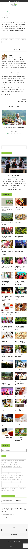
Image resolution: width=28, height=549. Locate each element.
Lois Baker (3, 505)
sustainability (5, 488)
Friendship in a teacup (20, 424)
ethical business (18, 471)
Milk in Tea (17, 312)
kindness (18, 477)
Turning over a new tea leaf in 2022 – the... (7, 313)
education (4, 471)
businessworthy (14, 462)
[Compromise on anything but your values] (7, 275)
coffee (10, 464)
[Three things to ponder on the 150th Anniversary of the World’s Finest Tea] (7, 376)
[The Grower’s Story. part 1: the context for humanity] (7, 202)
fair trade (4, 475)
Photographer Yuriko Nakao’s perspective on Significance (7, 356)
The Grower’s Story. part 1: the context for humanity (6, 209)
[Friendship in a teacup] (21, 418)
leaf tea (4, 479)
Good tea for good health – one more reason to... (19, 328)
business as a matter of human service (16, 460)
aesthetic (4, 39)
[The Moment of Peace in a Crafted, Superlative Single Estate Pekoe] (7, 290)
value (3, 490)
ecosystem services (18, 468)
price (17, 484)
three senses (21, 42)
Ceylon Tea (4, 464)
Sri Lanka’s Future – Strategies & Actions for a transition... (20, 283)
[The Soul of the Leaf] (21, 391)
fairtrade (11, 475)
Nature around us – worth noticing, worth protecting (20, 439)
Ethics (18, 473)
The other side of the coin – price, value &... (20, 342)
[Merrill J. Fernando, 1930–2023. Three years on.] (14, 117)
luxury (9, 479)
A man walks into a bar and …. (7, 424)
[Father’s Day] (21, 217)
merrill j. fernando (17, 479)
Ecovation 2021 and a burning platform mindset (20, 298)
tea (14, 42)
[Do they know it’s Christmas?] (21, 202)
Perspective (4, 341)
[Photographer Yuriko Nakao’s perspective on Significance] (7, 349)
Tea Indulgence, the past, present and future (20, 410)
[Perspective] (7, 335)
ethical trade (12, 473)
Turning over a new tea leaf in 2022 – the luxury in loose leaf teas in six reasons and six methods (13, 510)
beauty (11, 39)
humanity (12, 477)
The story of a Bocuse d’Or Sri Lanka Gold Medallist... (20, 383)
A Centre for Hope (19, 369)
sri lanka (21, 486)
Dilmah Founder (17, 466)
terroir (15, 488)
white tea (9, 490)
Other (2, 11)
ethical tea (4, 473)
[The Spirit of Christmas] (7, 391)
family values (5, 477)
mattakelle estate (6, 42)
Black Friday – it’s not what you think (6, 267)
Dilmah (17, 39)
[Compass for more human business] (21, 244)
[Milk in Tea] (21, 307)
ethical (10, 471)
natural (12, 484)
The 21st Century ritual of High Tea (7, 409)
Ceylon (22, 462)
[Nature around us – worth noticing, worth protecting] (21, 432)
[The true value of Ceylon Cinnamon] (21, 230)
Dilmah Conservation (7, 466)
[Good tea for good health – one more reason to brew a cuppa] (21, 320)
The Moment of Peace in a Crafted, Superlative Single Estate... (6, 298)
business (4, 460)
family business (18, 475)
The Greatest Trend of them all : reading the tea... (6, 328)
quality (9, 486)
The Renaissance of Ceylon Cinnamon (6, 237)
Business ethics (5, 462)
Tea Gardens (8, 11)
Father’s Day (18, 222)
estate (23, 39)
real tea (15, 486)
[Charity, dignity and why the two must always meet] (21, 260)
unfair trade (22, 488)
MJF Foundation (16, 481)
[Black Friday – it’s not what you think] (7, 260)
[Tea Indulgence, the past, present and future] (21, 403)
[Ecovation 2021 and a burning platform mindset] (21, 290)
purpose (4, 486)
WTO (14, 490)
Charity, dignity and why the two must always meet (20, 268)
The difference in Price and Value (7, 223)
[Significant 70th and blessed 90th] (21, 349)
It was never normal (6, 369)
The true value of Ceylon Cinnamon (19, 237)
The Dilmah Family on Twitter (14, 189)
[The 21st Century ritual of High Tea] (7, 403)
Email (14, 527)
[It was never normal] (7, 364)
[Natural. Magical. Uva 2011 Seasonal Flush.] (7, 432)
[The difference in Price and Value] (7, 217)
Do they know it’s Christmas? (19, 208)
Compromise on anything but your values (5, 283)
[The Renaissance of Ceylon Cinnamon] (7, 230)
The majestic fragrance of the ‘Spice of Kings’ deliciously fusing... (7, 252)
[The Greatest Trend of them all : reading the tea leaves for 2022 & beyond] (7, 320)
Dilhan (7, 15)
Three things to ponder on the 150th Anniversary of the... (7, 383)
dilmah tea (4, 468)
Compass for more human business (19, 250)
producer (23, 484)
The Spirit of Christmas (7, 397)
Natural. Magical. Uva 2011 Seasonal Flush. (6, 438)
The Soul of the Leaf (20, 397)
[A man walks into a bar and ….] (7, 418)
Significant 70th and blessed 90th (20, 355)
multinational (5, 484)
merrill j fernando (6, 481)
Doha (10, 468)
